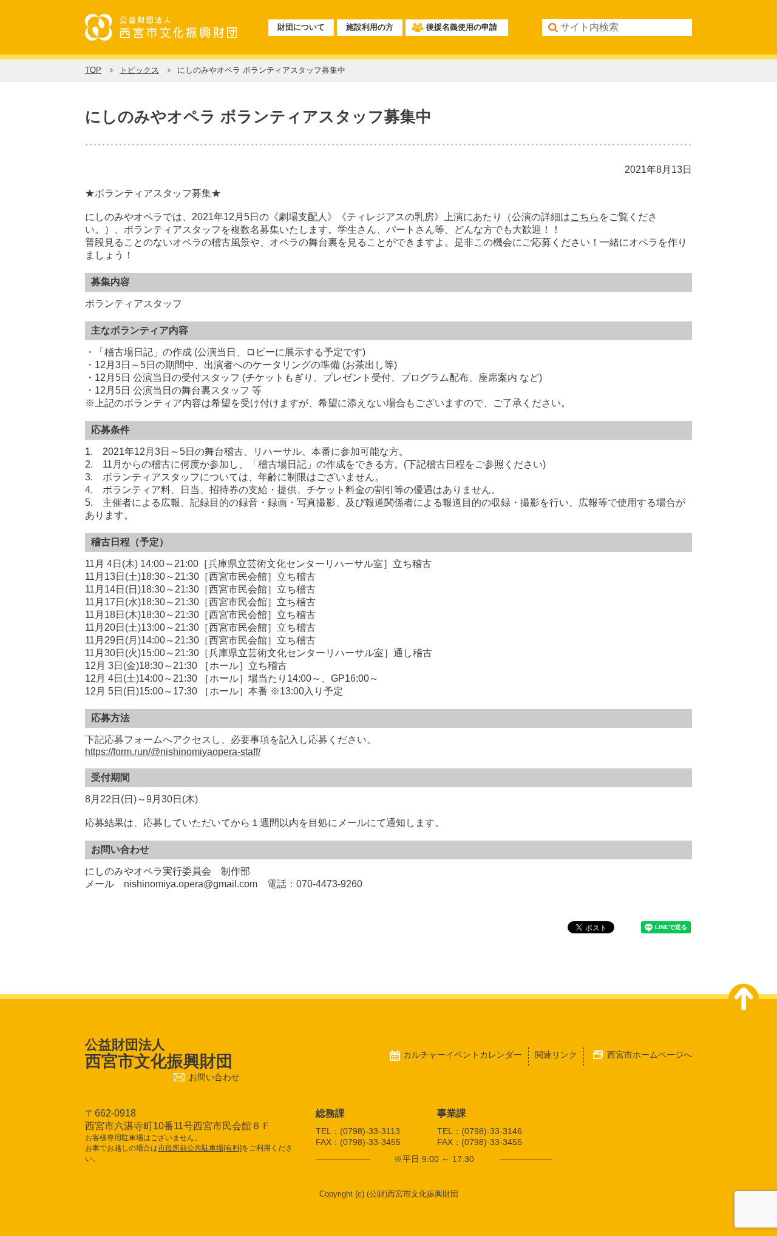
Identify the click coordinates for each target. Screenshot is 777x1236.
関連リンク (556, 1055)
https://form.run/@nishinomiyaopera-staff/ (172, 752)
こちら (584, 217)
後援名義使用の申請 (461, 27)
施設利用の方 (369, 27)
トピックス (139, 70)
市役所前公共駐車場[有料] (200, 1148)
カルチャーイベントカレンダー (462, 1055)
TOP (93, 70)
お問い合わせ (214, 1077)
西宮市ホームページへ (649, 1055)
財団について (301, 27)
